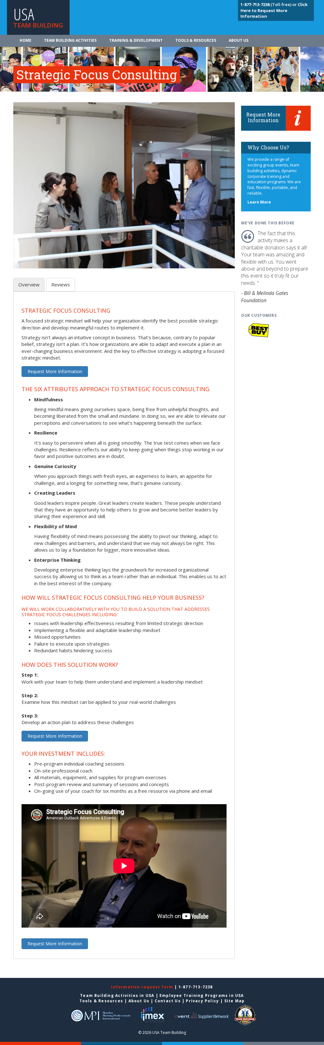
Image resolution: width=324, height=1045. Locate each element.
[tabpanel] (124, 629)
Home (25, 40)
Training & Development (136, 40)
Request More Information (55, 371)
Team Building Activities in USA (117, 995)
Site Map (234, 1001)
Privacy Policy (202, 1001)
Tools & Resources (195, 40)
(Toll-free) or (269, 4)
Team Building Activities (70, 40)
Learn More (259, 202)
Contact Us (168, 1001)
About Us (238, 40)
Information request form (142, 987)
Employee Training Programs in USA (201, 995)
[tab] (29, 284)
